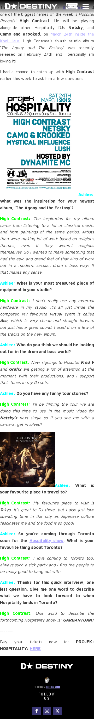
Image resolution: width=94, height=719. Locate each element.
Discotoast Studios (53, 686)
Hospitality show (47, 540)
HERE (35, 648)
